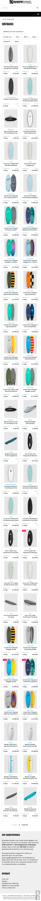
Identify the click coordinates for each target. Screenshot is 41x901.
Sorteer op (7, 37)
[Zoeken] (38, 8)
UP (38, 892)
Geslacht (6, 41)
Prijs (17, 37)
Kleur (34, 37)
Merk (25, 37)
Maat (17, 41)
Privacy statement (8, 888)
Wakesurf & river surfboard (13, 32)
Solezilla (7, 862)
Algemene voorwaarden (10, 886)
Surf (4, 19)
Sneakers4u (33, 860)
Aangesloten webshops (10, 883)
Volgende (24, 825)
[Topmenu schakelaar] (38, 14)
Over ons (5, 879)
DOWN (38, 897)
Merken (4, 881)
